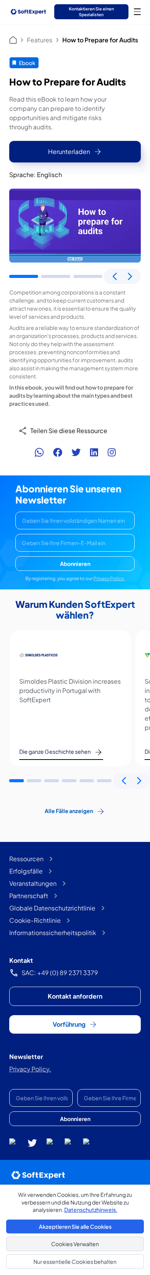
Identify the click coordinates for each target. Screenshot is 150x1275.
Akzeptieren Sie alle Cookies (75, 1226)
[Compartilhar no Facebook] (57, 452)
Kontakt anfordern (75, 996)
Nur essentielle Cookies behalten (75, 1261)
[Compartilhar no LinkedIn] (94, 452)
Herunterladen (69, 151)
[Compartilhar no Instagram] (111, 452)
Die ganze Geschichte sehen (55, 751)
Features (39, 40)
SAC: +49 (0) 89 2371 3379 (60, 973)
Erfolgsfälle (26, 871)
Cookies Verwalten (75, 1243)
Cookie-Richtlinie (35, 920)
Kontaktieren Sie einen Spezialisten (91, 11)
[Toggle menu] (137, 11)
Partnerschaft (28, 896)
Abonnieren (75, 563)
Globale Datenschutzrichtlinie (52, 908)
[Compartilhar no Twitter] (76, 452)
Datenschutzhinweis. (90, 1209)
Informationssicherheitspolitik (52, 933)
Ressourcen (26, 859)
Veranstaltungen (33, 883)
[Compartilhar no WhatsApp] (39, 452)
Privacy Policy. (109, 578)
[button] (23, 276)
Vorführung (69, 1024)
